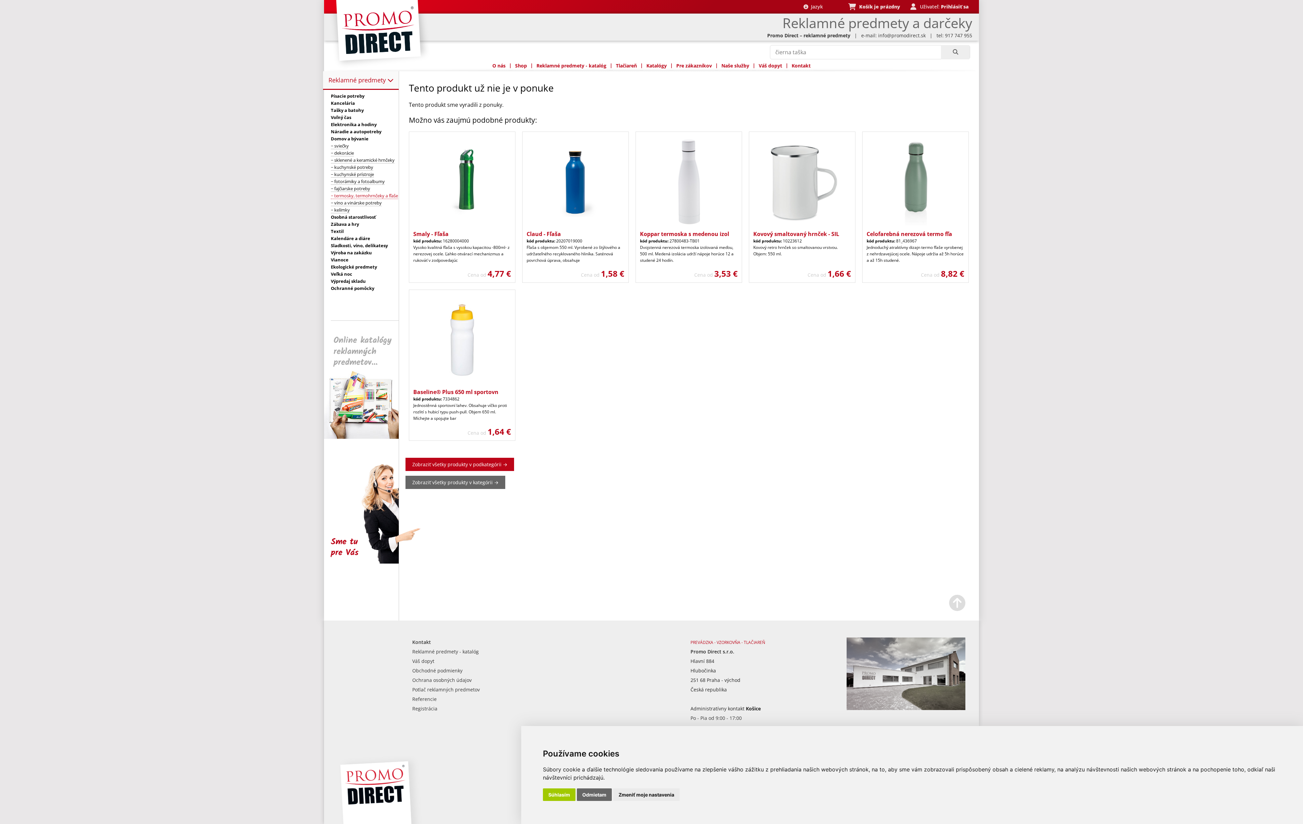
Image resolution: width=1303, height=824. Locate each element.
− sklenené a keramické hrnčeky (363, 160)
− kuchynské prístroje (352, 174)
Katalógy (656, 65)
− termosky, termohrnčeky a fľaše (364, 196)
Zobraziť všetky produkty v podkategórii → (459, 464)
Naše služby (735, 65)
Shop (521, 65)
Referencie (424, 699)
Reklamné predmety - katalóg (571, 65)
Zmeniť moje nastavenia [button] (646, 795)
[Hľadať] (955, 52)
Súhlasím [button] (559, 795)
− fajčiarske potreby (350, 188)
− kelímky (340, 210)
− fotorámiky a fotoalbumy (358, 181)
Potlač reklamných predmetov (446, 689)
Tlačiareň (626, 65)
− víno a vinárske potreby (356, 203)
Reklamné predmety (358, 80)
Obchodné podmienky (437, 670)
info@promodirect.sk (902, 35)
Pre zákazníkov (694, 65)
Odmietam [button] (594, 795)
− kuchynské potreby (352, 167)
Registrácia (424, 708)
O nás (499, 65)
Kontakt (801, 65)
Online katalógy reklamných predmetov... (363, 351)
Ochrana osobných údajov (442, 680)
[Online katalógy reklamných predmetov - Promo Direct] (366, 437)
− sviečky (340, 146)
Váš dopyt (770, 65)
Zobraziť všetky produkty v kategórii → (455, 482)
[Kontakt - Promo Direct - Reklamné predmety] (906, 708)
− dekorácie (342, 153)
